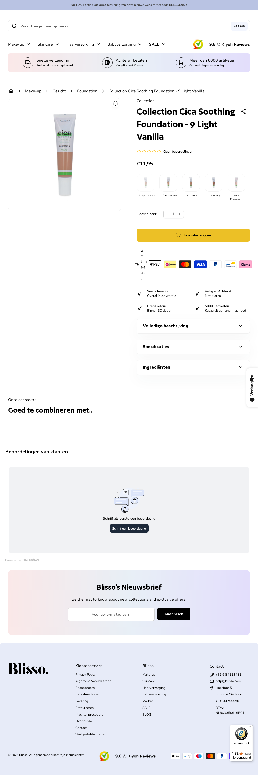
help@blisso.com (228, 681)
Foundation (87, 91)
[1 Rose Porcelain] (236, 183)
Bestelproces (85, 688)
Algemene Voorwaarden (93, 681)
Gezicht (59, 91)
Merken (147, 701)
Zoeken (239, 26)
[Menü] (250, 728)
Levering (81, 701)
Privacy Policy (85, 674)
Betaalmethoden (87, 694)
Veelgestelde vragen (90, 734)
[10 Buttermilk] (168, 183)
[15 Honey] (213, 183)
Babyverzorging (121, 44)
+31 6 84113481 (228, 674)
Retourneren (84, 708)
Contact (81, 728)
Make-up (16, 44)
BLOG (146, 714)
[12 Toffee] (191, 183)
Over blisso (83, 721)
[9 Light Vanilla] (145, 183)
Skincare (45, 44)
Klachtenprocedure (89, 714)
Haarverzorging (80, 44)
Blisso (23, 755)
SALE (154, 44)
